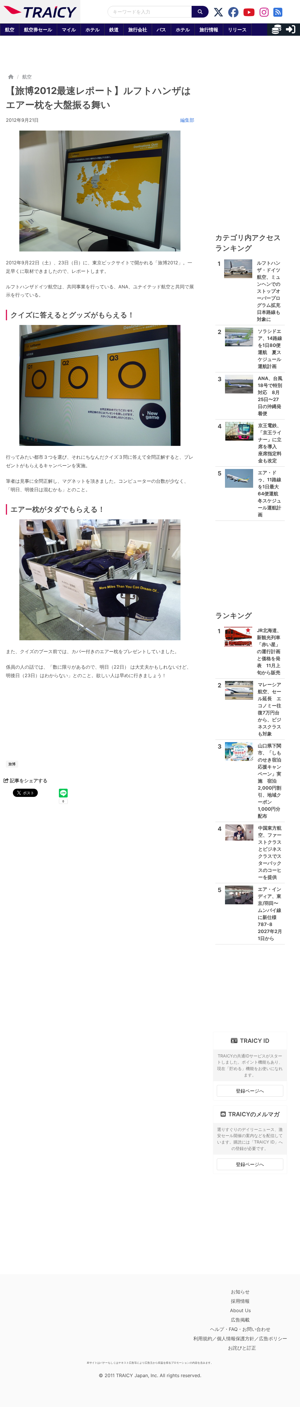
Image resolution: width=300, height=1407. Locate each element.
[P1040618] (100, 385)
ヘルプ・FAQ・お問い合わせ (240, 1329)
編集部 (187, 120)
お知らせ (240, 1292)
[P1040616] (100, 579)
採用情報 (240, 1301)
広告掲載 (240, 1320)
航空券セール (38, 29)
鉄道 (114, 29)
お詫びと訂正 (242, 1348)
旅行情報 (209, 29)
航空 (9, 29)
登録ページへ (250, 1091)
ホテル (93, 29)
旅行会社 (137, 29)
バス (161, 29)
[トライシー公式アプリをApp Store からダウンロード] (40, 1323)
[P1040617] (100, 191)
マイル (69, 29)
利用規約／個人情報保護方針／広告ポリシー (240, 1338)
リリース (237, 29)
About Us (240, 1310)
